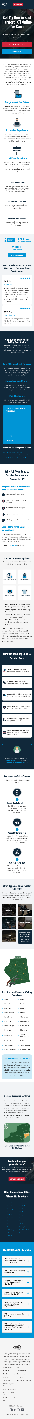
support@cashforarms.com (15, 436)
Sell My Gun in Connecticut (12, 452)
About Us (6, 1371)
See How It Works (17, 51)
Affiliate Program (8, 1384)
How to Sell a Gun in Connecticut (14, 458)
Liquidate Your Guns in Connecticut (15, 455)
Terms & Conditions (11, 1414)
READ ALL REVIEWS (17, 255)
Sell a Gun (6, 1386)
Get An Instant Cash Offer (17, 45)
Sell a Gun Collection (9, 1389)
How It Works (7, 1367)
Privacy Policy (24, 1414)
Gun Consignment (9, 1374)
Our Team (20, 1377)
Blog (18, 1367)
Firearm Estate (21, 1371)
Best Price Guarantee (24, 1380)
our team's (13, 545)
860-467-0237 (10, 440)
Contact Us (6, 1380)
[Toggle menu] (31, 4)
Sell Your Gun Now (18, 4)
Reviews (5, 1377)
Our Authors (21, 1374)
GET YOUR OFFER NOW (17, 1179)
